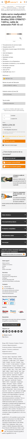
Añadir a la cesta (9, 141)
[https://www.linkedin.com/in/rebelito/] (21, 331)
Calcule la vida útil (11, 159)
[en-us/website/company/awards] (5, 312)
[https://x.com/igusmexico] (15, 331)
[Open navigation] (2, 2)
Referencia (5, 75)
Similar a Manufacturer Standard (10, 7)
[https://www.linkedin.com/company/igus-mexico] (18, 331)
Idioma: (8, 335)
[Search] (17, 2)
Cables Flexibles (10, 6)
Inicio (3, 6)
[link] (14, 159)
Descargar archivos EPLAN (11, 163)
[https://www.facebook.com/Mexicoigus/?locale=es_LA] (3, 331)
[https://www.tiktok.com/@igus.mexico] (12, 331)
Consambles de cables (20, 6)
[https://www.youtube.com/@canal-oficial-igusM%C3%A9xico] (9, 331)
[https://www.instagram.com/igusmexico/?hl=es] (6, 331)
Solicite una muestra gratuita (12, 167)
